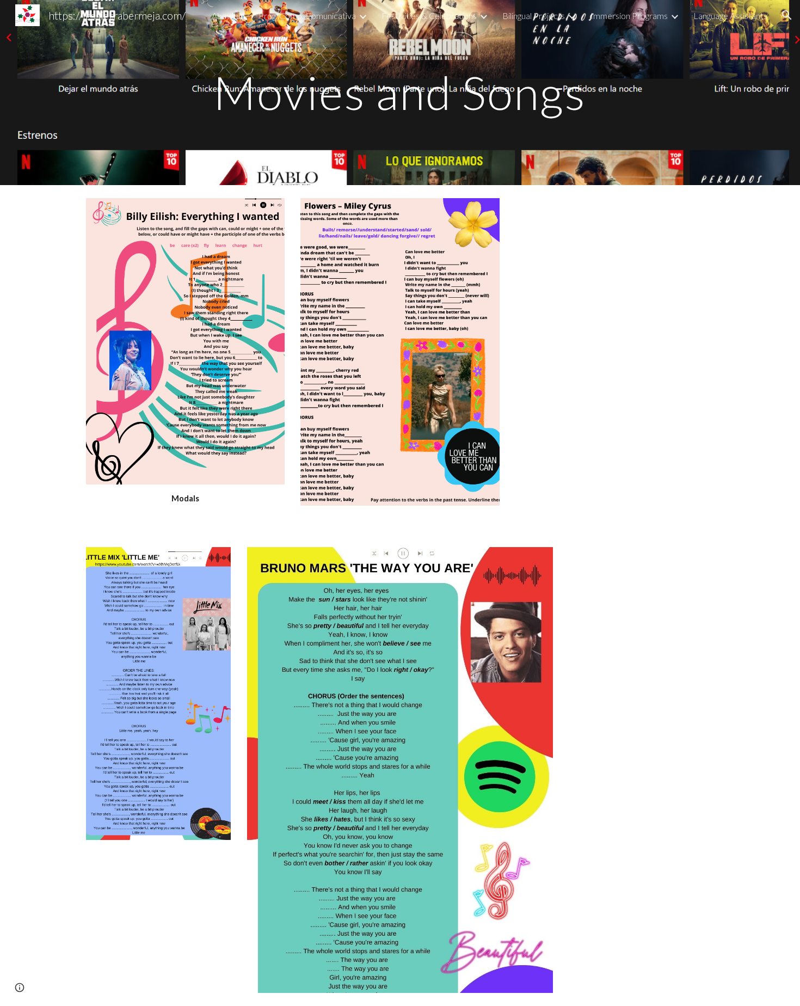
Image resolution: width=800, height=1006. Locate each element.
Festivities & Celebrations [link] (429, 15)
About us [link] (228, 15)
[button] (787, 15)
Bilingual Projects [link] (533, 15)
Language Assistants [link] (730, 15)
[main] (400, 92)
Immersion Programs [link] (629, 15)
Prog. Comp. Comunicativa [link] (307, 15)
